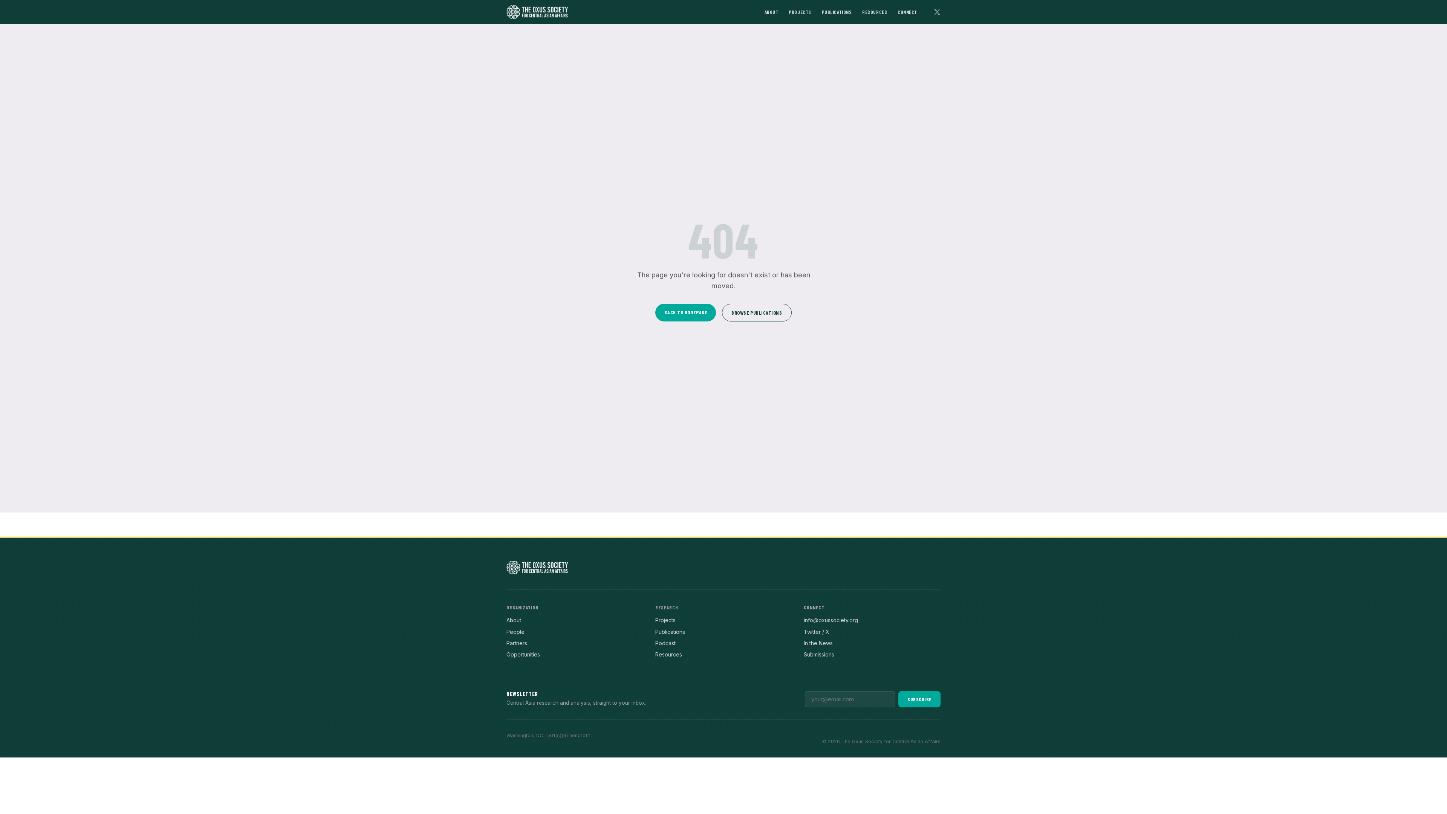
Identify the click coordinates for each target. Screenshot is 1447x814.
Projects (800, 12)
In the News (818, 643)
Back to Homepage (685, 312)
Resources (874, 12)
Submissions (819, 654)
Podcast (665, 643)
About (772, 12)
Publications (837, 12)
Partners (516, 643)
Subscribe (919, 699)
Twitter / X (816, 632)
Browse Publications (756, 312)
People (515, 632)
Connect (907, 12)
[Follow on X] (937, 12)
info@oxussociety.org (831, 620)
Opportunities (523, 654)
